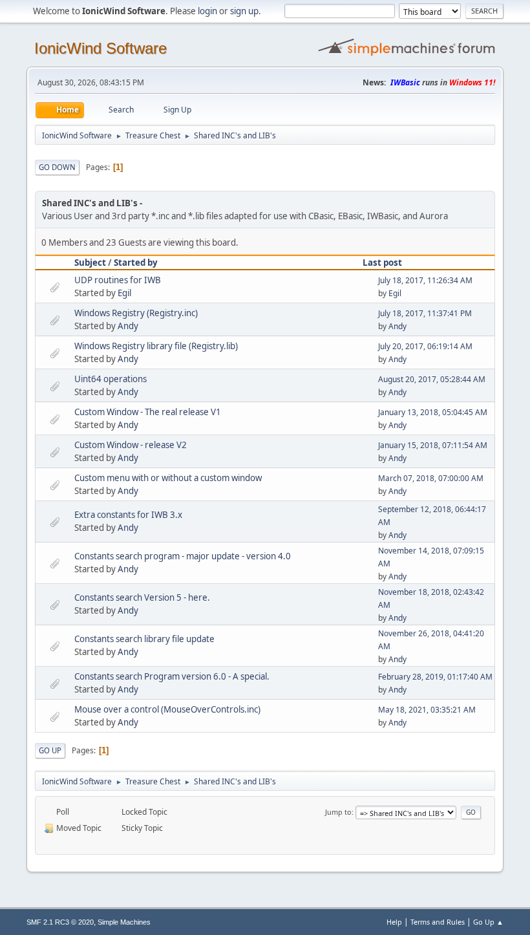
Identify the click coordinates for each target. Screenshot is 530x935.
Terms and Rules (437, 922)
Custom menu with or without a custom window (168, 478)
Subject (90, 262)
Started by (136, 262)
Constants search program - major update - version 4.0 (182, 556)
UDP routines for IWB (117, 280)
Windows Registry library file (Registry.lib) (156, 346)
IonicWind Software (100, 48)
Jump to (338, 812)
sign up (244, 11)
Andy (128, 326)
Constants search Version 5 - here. (142, 597)
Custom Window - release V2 (130, 445)
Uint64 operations (110, 379)
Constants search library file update (144, 639)
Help (394, 922)
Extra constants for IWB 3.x (128, 515)
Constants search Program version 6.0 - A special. (172, 676)
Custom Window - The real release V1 (147, 412)
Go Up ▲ (488, 922)
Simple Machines (124, 922)
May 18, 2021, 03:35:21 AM (427, 709)
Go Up (50, 750)
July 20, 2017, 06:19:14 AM (425, 346)
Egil (124, 293)
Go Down (57, 167)
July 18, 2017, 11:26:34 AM (425, 280)
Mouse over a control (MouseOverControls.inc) (167, 709)
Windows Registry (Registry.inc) (136, 313)
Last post (382, 262)
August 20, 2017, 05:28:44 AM (431, 379)
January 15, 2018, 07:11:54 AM (432, 445)
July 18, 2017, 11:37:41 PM (425, 313)
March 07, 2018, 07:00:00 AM (430, 478)
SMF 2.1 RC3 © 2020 (60, 922)
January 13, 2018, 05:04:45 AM (432, 412)
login (207, 11)
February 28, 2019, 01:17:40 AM (435, 676)
